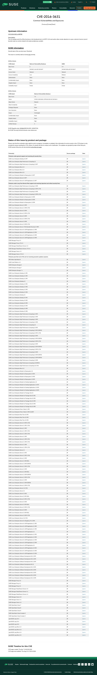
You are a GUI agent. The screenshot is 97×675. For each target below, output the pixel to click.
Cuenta (74, 2)
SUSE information (16, 48)
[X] (86, 664)
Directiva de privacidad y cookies (80, 672)
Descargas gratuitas (89, 8)
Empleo (17, 664)
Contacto (79, 8)
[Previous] (44, 24)
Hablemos (75, 664)
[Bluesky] (92, 664)
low (30, 54)
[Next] (53, 24)
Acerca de (48, 664)
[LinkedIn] (89, 664)
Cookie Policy (90, 672)
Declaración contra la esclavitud (36, 664)
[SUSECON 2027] (47, 2)
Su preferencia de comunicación (58, 664)
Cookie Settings (68, 672)
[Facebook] (82, 664)
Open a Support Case (12, 672)
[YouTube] (79, 664)
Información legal (24, 664)
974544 (22, 128)
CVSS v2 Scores (12, 61)
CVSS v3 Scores (12, 91)
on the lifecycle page (36, 147)
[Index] (50, 24)
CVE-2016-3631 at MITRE (15, 34)
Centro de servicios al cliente (62, 2)
